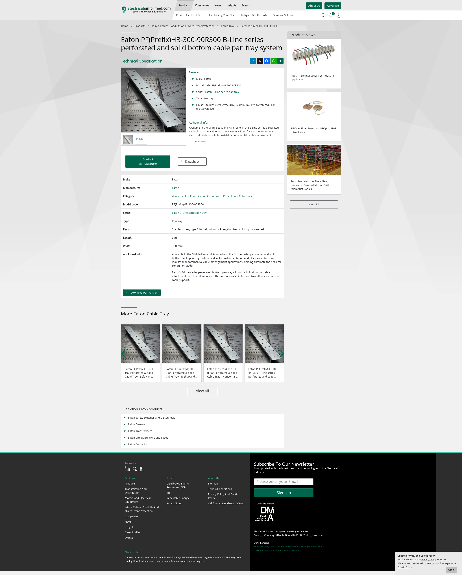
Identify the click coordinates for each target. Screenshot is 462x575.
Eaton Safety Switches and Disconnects (151, 417)
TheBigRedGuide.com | (312, 546)
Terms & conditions (220, 489)
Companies (131, 516)
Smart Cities (174, 503)
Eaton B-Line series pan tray (222, 92)
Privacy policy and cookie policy (223, 496)
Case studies (132, 532)
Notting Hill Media (276, 535)
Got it (451, 569)
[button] (184, 5)
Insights (129, 527)
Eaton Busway (136, 424)
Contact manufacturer (147, 161)
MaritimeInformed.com (287, 550)
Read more (200, 141)
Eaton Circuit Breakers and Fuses (148, 437)
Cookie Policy (405, 567)
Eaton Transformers (140, 431)
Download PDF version (144, 292)
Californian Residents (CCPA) (225, 503)
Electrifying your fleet (222, 15)
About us (314, 5)
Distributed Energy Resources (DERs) (178, 485)
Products (130, 483)
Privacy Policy (428, 559)
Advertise (333, 5)
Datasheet (192, 161)
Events (129, 537)
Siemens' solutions (284, 15)
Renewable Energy (178, 498)
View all (202, 390)
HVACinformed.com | (265, 550)
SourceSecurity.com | (265, 546)
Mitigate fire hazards (254, 15)
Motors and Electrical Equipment (138, 499)
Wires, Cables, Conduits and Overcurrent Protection (142, 509)
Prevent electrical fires (190, 15)
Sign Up (284, 492)
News (128, 521)
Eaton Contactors (138, 444)
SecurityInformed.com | (288, 546)
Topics (170, 478)
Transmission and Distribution (136, 490)
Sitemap (213, 483)
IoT (168, 492)
